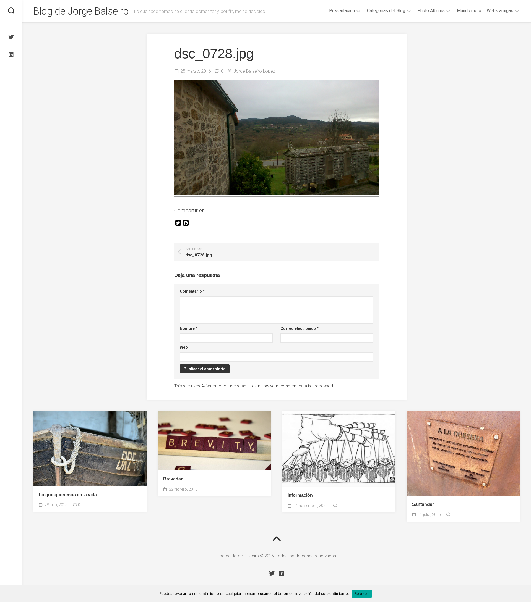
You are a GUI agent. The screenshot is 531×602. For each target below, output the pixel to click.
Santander (423, 504)
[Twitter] (11, 37)
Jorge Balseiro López (254, 71)
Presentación (342, 10)
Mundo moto (469, 10)
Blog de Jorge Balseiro (81, 11)
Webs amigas (500, 10)
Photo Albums (431, 10)
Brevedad (173, 479)
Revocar (362, 593)
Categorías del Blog (386, 10)
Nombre (188, 328)
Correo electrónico (299, 328)
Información (300, 495)
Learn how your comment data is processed (291, 385)
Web (184, 347)
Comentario (192, 291)
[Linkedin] (11, 54)
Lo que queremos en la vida (68, 494)
